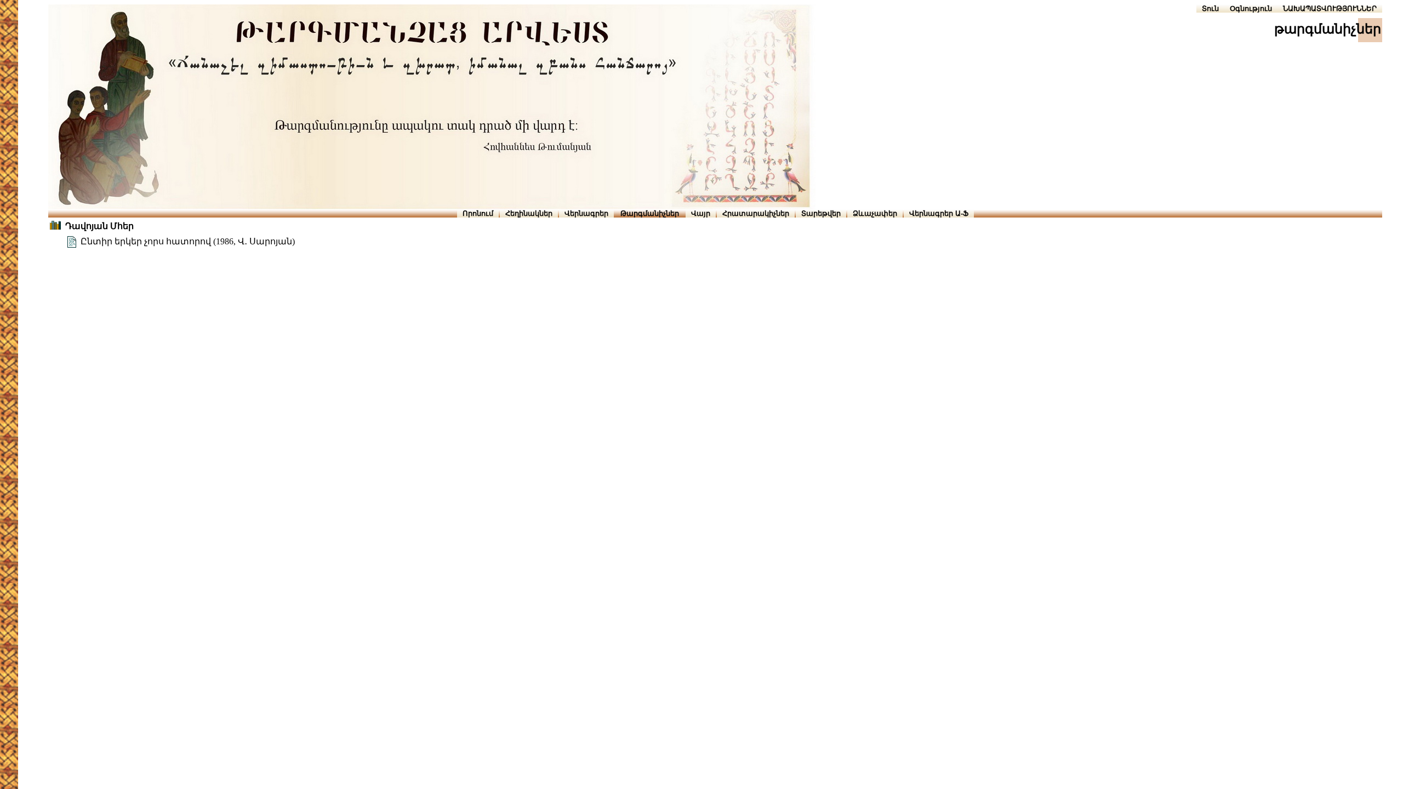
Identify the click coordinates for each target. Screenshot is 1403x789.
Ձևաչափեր (875, 213)
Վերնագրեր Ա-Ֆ (938, 213)
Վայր (700, 213)
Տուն (1210, 8)
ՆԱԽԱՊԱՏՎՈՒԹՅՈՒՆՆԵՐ (1330, 8)
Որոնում (478, 213)
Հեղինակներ (528, 213)
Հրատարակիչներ (755, 213)
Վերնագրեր (586, 213)
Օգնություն (1251, 8)
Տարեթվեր (821, 213)
